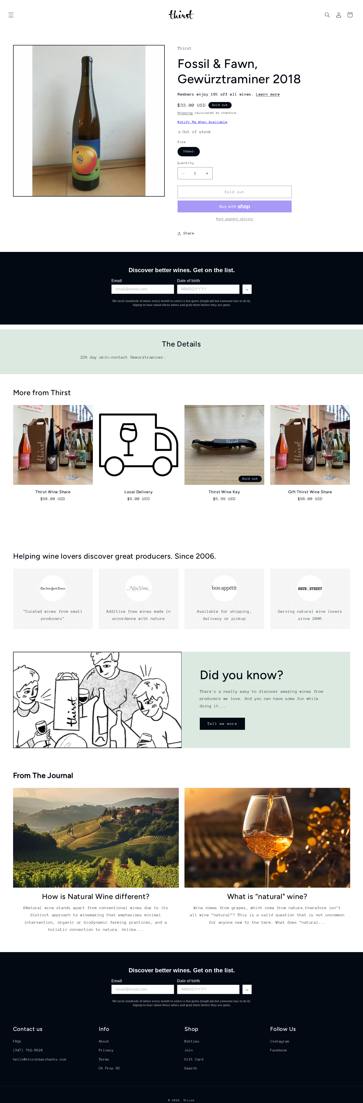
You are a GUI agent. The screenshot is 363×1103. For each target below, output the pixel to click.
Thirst (189, 1100)
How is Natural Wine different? (96, 896)
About (104, 1041)
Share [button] (188, 233)
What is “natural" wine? (267, 896)
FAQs (17, 1041)
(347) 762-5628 (28, 1050)
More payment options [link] (234, 219)
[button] (11, 14)
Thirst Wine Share (53, 491)
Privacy (106, 1050)
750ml (191, 152)
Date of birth (188, 281)
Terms (104, 1059)
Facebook (278, 1050)
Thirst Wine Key (224, 491)
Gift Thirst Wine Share (310, 491)
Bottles (191, 1041)
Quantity (186, 163)
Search (190, 1068)
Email (116, 281)
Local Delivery (138, 491)
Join (188, 1050)
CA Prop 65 (109, 1068)
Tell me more (222, 723)
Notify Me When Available (202, 122)
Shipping (185, 113)
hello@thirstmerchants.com (39, 1059)
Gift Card (194, 1059)
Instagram (279, 1041)
